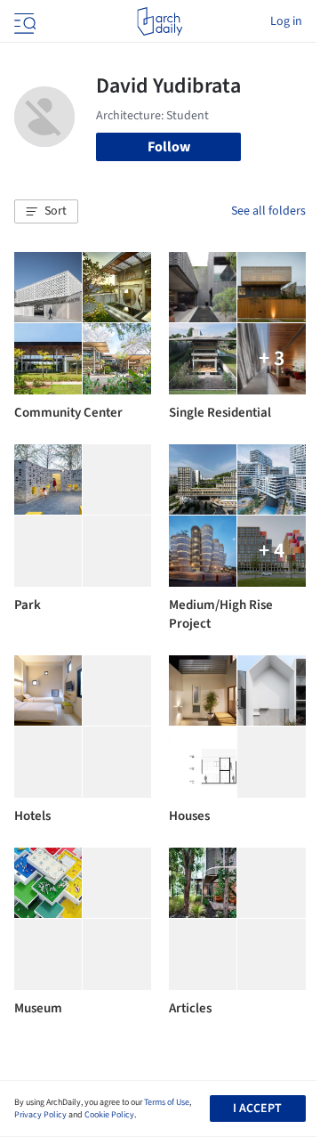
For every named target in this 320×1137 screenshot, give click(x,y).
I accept (257, 1108)
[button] (46, 211)
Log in (286, 21)
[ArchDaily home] (159, 21)
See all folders (268, 211)
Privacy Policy (40, 1115)
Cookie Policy (109, 1115)
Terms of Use (166, 1102)
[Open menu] (23, 21)
